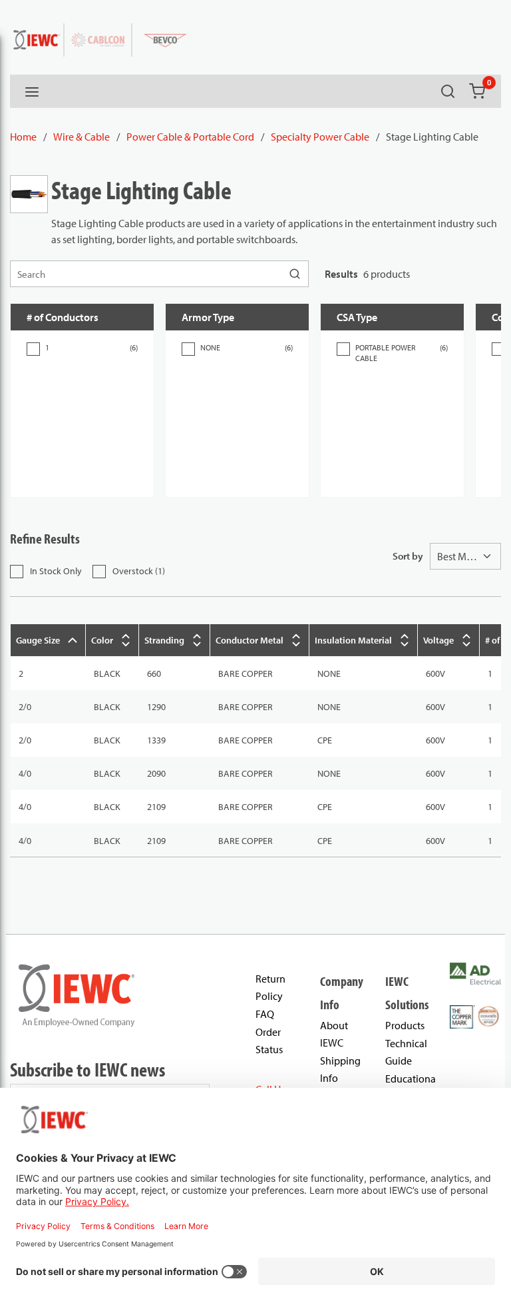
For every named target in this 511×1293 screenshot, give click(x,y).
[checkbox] (33, 349)
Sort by (408, 556)
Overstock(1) (138, 571)
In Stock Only (56, 571)
